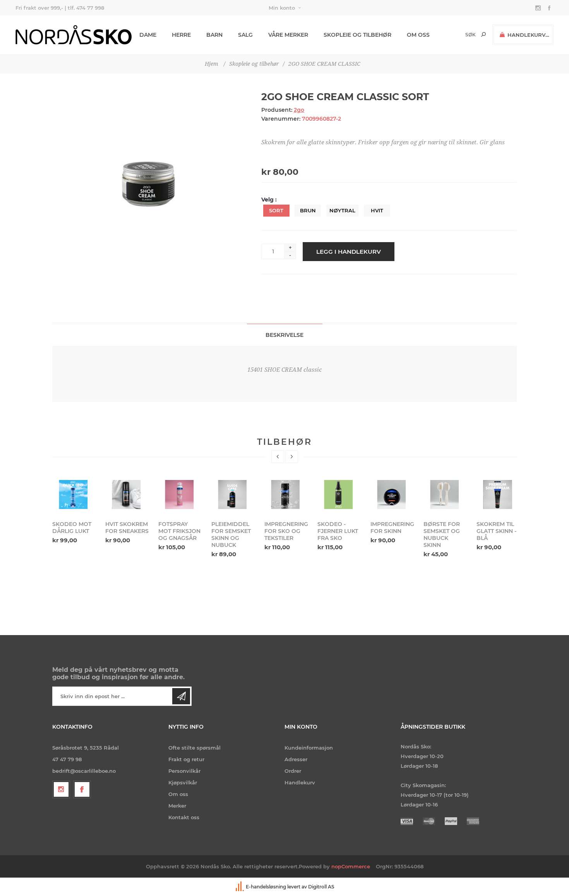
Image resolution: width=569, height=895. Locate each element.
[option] (74, 511)
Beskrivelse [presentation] (284, 334)
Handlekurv (299, 782)
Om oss (178, 794)
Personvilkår (184, 771)
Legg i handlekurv (348, 251)
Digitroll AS (321, 887)
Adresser (295, 759)
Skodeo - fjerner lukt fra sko (337, 531)
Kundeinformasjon (308, 748)
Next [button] (292, 457)
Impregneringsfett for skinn (392, 528)
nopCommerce (350, 866)
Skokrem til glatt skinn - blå (496, 531)
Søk (483, 34)
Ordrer (292, 771)
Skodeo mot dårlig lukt (71, 528)
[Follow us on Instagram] (61, 789)
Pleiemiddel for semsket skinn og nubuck (231, 534)
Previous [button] (278, 457)
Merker (177, 806)
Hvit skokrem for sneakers (127, 528)
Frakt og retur (186, 759)
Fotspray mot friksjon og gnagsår (179, 531)
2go (299, 109)
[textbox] (457, 34)
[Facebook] (82, 789)
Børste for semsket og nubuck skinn (441, 534)
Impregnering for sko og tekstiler (286, 531)
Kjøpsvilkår (182, 782)
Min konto (282, 8)
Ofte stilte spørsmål (194, 748)
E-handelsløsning (266, 887)
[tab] (284, 335)
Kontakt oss (183, 817)
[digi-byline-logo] (240, 887)
